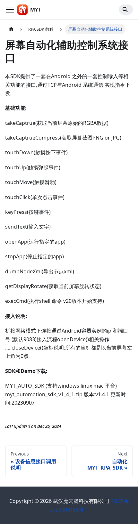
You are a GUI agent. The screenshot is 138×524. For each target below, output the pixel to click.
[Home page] (11, 29)
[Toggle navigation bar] (10, 9)
